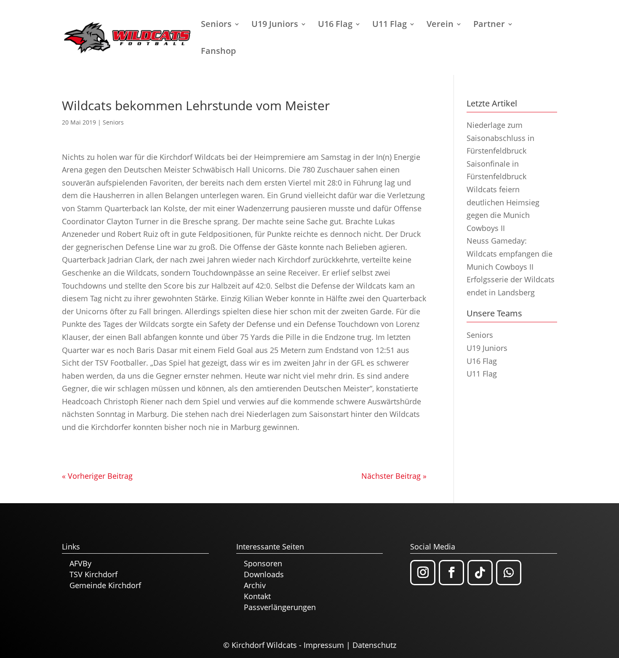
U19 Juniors (274, 25)
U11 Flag (389, 25)
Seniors (216, 25)
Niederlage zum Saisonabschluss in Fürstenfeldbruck (500, 138)
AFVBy (80, 563)
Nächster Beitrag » (394, 476)
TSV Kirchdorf (93, 574)
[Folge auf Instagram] (422, 572)
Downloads (264, 574)
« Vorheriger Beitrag (97, 476)
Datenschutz (374, 645)
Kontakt (257, 596)
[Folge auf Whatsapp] (508, 572)
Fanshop (218, 52)
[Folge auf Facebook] (451, 572)
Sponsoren (263, 563)
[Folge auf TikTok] (480, 572)
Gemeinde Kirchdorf (105, 585)
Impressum (324, 645)
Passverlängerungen (280, 607)
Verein (440, 25)
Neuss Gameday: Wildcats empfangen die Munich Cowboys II (509, 253)
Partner (489, 25)
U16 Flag (335, 25)
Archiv (255, 585)
